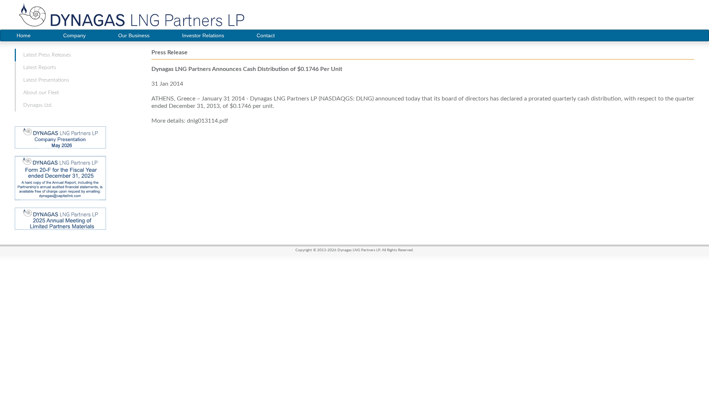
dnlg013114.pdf (207, 121)
